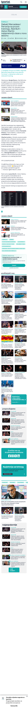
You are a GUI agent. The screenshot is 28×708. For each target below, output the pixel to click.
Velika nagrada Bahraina (8, 241)
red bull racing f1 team (8, 244)
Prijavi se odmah (8, 474)
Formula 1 (4, 239)
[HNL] (14, 399)
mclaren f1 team (21, 244)
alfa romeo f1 (21, 241)
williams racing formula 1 (9, 250)
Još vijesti (12, 570)
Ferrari (11, 239)
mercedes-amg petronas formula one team (13, 248)
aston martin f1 (6, 246)
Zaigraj (14, 265)
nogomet (12, 482)
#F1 (22, 166)
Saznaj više (14, 706)
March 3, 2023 (16, 169)
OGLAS (14, 15)
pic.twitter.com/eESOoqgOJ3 (10, 168)
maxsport (5, 482)
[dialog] (14, 701)
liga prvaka (21, 482)
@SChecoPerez (8, 164)
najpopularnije (9, 525)
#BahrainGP (17, 166)
